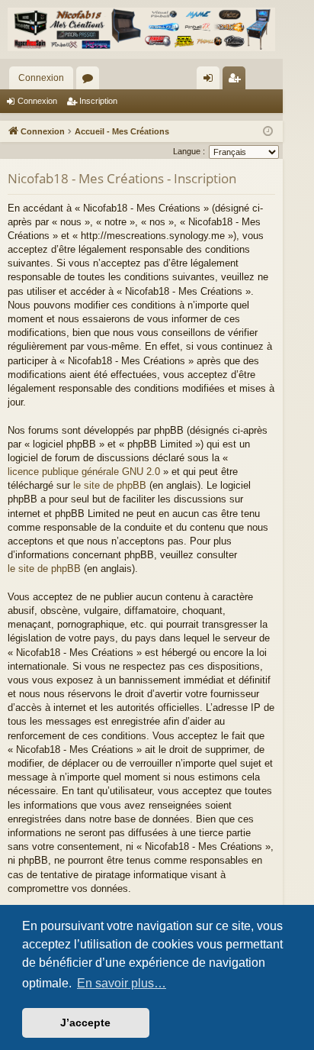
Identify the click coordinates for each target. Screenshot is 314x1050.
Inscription (98, 100)
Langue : (189, 151)
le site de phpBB (109, 485)
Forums (90, 81)
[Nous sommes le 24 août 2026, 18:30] (268, 132)
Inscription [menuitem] (237, 81)
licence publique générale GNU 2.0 (84, 471)
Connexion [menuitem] (211, 81)
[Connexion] (141, 29)
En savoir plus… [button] (121, 983)
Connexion (41, 78)
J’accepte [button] (85, 1022)
